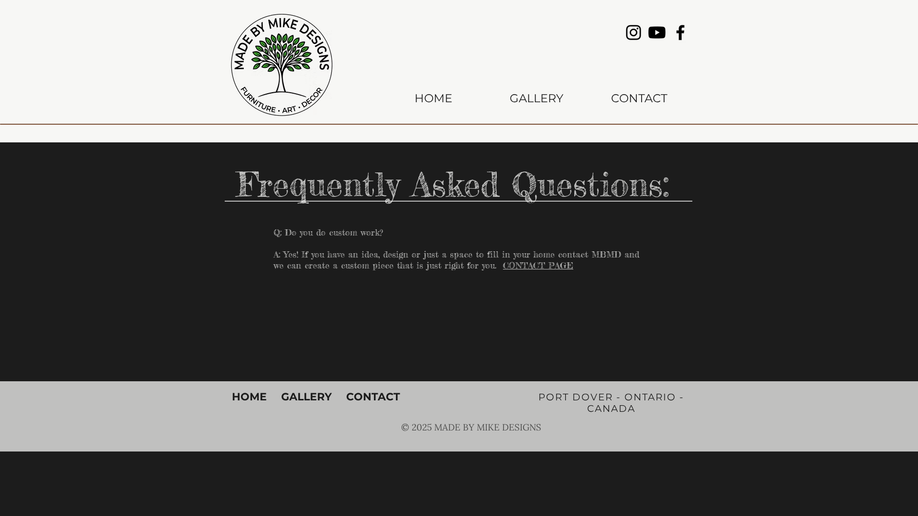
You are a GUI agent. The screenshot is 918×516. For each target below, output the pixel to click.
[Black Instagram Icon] (633, 32)
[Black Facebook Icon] (680, 32)
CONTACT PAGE (538, 265)
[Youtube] (657, 32)
